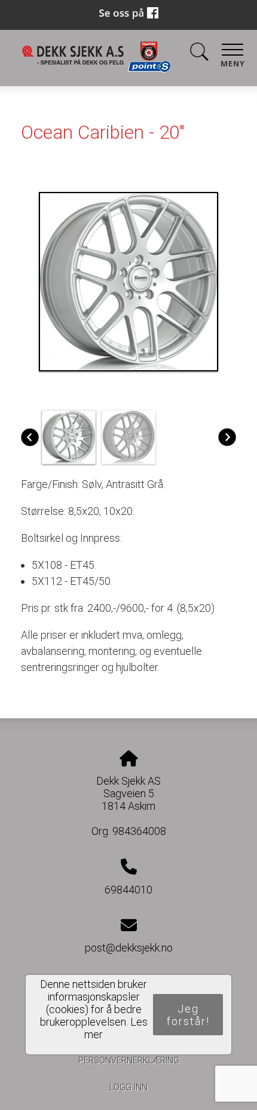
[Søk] (199, 54)
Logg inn (128, 1087)
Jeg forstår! (188, 1014)
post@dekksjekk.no (129, 947)
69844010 (128, 889)
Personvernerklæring (128, 1061)
